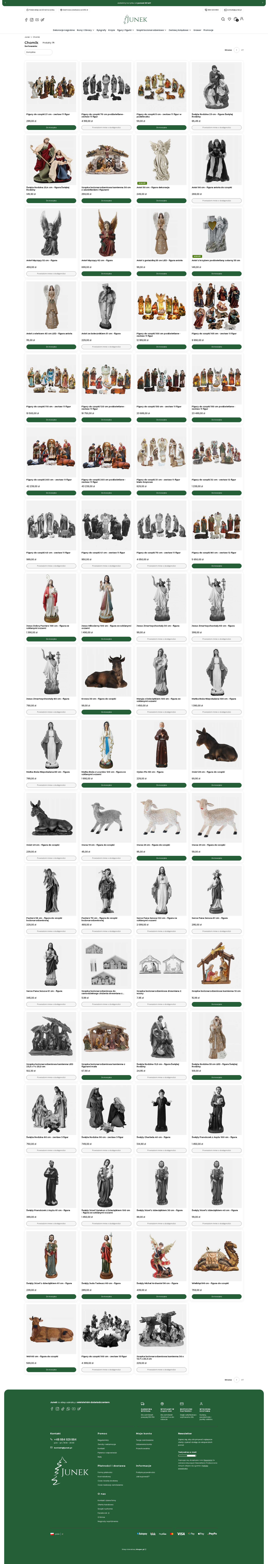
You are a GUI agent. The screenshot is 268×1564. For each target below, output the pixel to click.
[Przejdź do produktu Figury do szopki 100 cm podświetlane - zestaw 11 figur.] (161, 306)
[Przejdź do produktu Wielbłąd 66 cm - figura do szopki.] (217, 1256)
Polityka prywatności (145, 1472)
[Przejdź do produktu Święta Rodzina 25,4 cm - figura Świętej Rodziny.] (51, 160)
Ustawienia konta (144, 1444)
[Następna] (262, 3)
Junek (27, 37)
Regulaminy (103, 1440)
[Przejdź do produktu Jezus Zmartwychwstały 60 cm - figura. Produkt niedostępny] (217, 598)
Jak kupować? (142, 1476)
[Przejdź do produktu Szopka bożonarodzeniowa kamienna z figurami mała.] (106, 1037)
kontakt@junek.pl (234, 10)
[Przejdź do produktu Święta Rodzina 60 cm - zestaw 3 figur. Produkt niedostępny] (51, 1110)
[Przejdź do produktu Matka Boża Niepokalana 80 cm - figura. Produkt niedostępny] (51, 745)
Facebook (102, 1513)
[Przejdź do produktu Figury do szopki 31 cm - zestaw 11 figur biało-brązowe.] (161, 452)
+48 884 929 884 (65, 1439)
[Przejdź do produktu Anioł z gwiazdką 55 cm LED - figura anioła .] (161, 233)
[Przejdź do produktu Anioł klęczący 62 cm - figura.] (106, 233)
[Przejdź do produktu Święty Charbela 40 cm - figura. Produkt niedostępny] (161, 1110)
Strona (228, 50)
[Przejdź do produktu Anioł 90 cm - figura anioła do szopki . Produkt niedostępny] (217, 160)
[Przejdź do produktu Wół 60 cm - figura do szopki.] (51, 1329)
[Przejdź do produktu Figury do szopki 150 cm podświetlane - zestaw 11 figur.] (217, 379)
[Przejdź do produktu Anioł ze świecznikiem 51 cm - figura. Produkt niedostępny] (106, 306)
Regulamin (208, 1460)
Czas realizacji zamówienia (110, 1485)
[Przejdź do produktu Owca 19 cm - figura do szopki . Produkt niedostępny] (106, 818)
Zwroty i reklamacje (107, 1444)
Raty (100, 1457)
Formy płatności (105, 1472)
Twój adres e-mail (187, 1452)
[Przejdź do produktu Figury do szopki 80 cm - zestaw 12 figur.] (217, 525)
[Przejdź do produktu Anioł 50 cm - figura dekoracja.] (161, 160)
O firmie (101, 1517)
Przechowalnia (143, 1448)
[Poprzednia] (5, 3)
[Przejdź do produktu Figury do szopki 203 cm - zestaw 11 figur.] (51, 452)
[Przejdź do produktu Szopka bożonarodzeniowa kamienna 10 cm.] (217, 964)
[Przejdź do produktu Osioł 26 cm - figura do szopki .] (217, 745)
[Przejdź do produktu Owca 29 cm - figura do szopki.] (217, 818)
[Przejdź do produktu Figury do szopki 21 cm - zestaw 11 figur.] (51, 87)
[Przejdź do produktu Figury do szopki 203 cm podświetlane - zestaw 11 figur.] (106, 452)
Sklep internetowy (133, 1549)
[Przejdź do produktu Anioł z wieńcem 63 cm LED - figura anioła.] (51, 306)
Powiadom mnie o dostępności (106, 127)
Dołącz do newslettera (191, 1456)
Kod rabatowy (104, 1476)
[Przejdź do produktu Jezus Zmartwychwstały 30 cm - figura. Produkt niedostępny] (161, 598)
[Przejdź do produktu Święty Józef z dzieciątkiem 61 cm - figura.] (51, 1256)
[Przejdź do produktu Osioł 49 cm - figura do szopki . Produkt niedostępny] (51, 818)
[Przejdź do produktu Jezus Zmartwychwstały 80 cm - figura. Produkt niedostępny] (51, 672)
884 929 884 (213, 10)
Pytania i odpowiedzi (107, 1452)
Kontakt (101, 1448)
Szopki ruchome (105, 1508)
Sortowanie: (31, 46)
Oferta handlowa (105, 1504)
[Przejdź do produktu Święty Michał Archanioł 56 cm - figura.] (161, 1256)
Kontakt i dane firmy (107, 1500)
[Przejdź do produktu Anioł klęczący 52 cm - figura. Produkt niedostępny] (51, 233)
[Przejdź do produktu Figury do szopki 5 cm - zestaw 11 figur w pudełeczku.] (161, 87)
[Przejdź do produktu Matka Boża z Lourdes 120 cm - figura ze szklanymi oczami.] (106, 745)
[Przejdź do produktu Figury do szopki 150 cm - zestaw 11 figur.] (161, 379)
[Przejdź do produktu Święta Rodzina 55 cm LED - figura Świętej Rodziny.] (217, 1037)
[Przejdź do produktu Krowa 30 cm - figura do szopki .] (106, 672)
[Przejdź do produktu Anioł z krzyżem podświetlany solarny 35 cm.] (217, 233)
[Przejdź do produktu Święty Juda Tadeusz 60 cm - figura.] (106, 1256)
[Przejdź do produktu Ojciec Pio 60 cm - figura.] (161, 745)
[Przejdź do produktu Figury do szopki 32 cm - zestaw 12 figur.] (217, 452)
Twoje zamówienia (145, 1440)
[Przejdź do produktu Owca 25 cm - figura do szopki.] (161, 818)
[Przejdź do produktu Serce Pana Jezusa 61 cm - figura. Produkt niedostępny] (217, 891)
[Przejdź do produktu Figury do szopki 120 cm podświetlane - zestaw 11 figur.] (106, 379)
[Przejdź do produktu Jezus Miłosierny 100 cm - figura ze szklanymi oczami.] (106, 598)
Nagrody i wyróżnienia (108, 1521)
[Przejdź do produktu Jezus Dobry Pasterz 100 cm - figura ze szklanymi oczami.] (51, 598)
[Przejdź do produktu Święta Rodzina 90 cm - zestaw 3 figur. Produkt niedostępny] (106, 1110)
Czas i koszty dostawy (108, 1480)
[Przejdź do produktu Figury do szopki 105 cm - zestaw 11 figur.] (217, 306)
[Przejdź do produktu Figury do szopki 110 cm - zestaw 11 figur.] (51, 379)
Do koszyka (51, 127)
